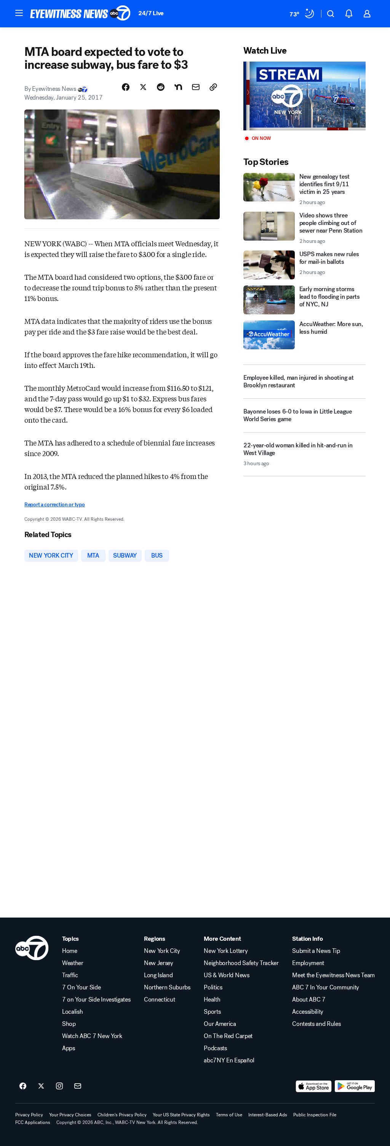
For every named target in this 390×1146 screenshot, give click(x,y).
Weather (72, 963)
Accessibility (307, 1012)
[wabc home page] (31, 948)
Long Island (158, 975)
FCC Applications (32, 1122)
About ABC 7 (308, 1000)
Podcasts (215, 1048)
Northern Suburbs (167, 987)
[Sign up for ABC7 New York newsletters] (77, 1086)
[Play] (304, 96)
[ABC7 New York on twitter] (41, 1086)
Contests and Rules (316, 1024)
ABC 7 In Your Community (325, 987)
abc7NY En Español (229, 1060)
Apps (68, 1048)
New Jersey (158, 963)
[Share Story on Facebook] (125, 87)
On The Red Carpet (228, 1036)
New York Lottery (226, 951)
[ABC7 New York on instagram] (59, 1086)
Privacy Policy (29, 1115)
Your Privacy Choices (70, 1115)
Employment (308, 963)
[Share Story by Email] (195, 87)
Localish (72, 1012)
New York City (162, 951)
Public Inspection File (314, 1115)
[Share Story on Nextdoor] (178, 87)
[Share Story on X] (143, 87)
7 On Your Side (81, 987)
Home (69, 951)
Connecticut (159, 1000)
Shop (69, 1024)
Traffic (70, 975)
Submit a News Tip (316, 951)
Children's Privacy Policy (122, 1115)
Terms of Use (229, 1115)
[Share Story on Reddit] (160, 87)
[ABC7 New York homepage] (80, 13)
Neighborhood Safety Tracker (241, 963)
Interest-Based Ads (267, 1115)
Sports (212, 1012)
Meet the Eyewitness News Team (333, 975)
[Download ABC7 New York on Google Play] (355, 1086)
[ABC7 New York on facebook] (22, 1086)
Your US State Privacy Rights (181, 1115)
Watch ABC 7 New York (92, 1036)
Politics (213, 987)
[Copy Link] (213, 87)
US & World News (226, 975)
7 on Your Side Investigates (96, 1000)
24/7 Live (151, 13)
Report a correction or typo (54, 504)
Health (212, 1000)
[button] (19, 13)
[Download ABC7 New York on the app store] (314, 1086)
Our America (220, 1024)
